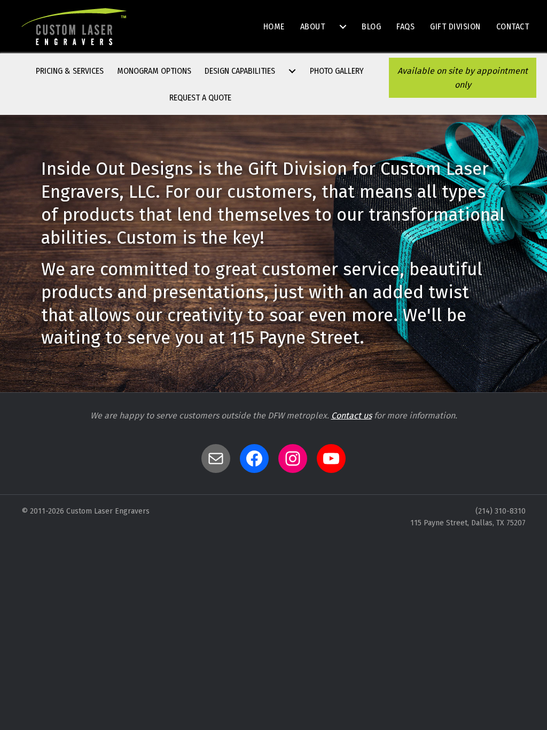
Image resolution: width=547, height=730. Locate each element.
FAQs (405, 26)
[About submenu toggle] (343, 26)
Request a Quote (200, 97)
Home (274, 26)
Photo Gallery (337, 71)
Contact (512, 26)
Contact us (351, 415)
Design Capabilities (240, 71)
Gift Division (455, 26)
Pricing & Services (70, 71)
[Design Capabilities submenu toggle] (292, 71)
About (312, 26)
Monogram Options (154, 71)
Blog (371, 26)
